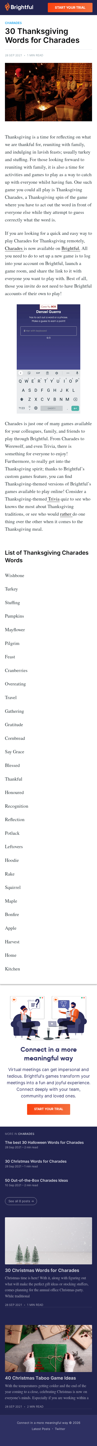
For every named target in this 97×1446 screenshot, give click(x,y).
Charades (14, 248)
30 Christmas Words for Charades (36, 1161)
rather (66, 514)
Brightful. (70, 248)
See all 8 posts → (21, 1201)
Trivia (53, 499)
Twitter (60, 1429)
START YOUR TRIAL (70, 7)
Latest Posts (41, 1429)
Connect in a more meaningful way (42, 1423)
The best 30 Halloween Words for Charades (44, 1142)
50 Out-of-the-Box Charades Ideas (36, 1180)
